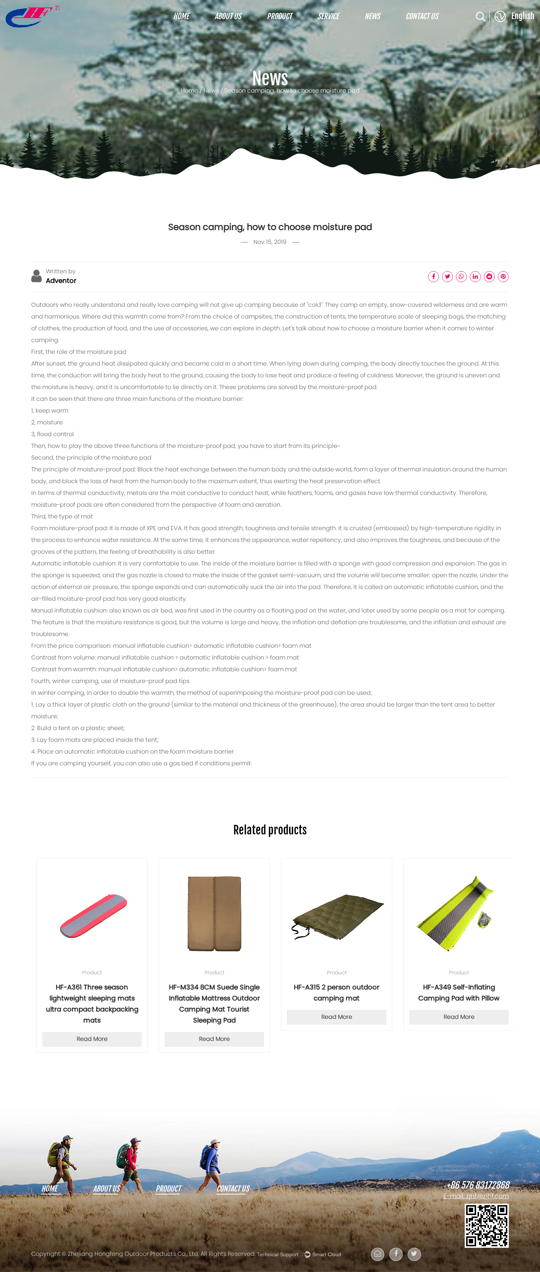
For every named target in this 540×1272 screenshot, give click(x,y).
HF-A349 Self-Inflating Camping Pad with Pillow (453, 993)
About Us (228, 16)
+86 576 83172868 (477, 1185)
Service (328, 16)
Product (279, 16)
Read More (87, 1039)
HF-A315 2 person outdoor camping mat (331, 993)
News (372, 16)
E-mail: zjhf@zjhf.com (476, 1196)
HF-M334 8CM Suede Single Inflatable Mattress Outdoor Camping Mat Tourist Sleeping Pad (209, 1004)
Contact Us (422, 16)
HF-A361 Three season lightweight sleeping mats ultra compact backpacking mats (87, 1004)
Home (181, 16)
